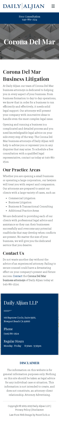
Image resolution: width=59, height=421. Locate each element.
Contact (17, 276)
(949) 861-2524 (11, 333)
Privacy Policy (23, 409)
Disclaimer (38, 409)
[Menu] (53, 6)
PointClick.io (43, 414)
